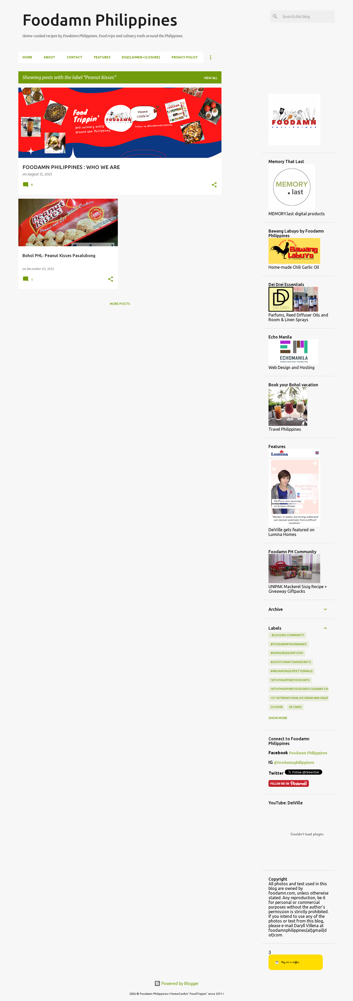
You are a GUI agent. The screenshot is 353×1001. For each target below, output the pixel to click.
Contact (74, 57)
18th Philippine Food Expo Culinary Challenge (305, 688)
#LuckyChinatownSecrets (291, 662)
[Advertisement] (241, 165)
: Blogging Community (287, 635)
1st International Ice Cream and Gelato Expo (305, 697)
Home (27, 57)
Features (102, 57)
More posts (120, 303)
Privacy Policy (185, 57)
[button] (214, 185)
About (49, 57)
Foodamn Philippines (99, 20)
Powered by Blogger (179, 983)
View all (210, 78)
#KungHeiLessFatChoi (287, 652)
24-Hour (277, 707)
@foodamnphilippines (294, 762)
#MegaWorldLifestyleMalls (292, 671)
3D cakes (295, 707)
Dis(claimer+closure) (141, 57)
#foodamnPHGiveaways (289, 644)
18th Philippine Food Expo (290, 680)
